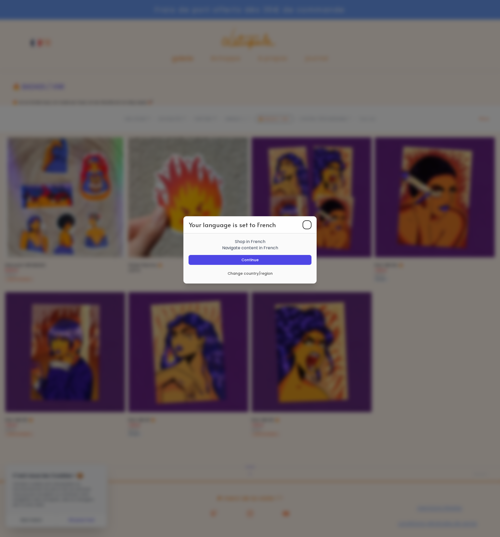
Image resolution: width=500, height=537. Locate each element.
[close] (307, 225)
